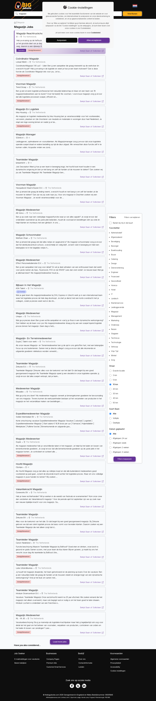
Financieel (115, 276)
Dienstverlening (117, 268)
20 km (115, 389)
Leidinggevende (117, 307)
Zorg (113, 360)
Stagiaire (114, 333)
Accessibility (115, 667)
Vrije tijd (114, 351)
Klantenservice (117, 303)
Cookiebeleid (95, 33)
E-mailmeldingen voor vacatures (27, 659)
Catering (114, 259)
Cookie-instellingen (117, 671)
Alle (114, 414)
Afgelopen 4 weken (121, 452)
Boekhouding (116, 250)
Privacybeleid (115, 663)
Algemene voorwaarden (119, 659)
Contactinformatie (85, 663)
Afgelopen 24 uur (120, 438)
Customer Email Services (56, 667)
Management (116, 316)
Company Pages (52, 659)
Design (114, 263)
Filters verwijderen (132, 217)
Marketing (115, 320)
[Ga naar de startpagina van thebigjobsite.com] (23, 5)
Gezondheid (116, 281)
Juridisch (114, 298)
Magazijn (114, 311)
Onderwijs (115, 325)
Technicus (115, 338)
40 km (115, 398)
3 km (115, 375)
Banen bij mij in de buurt (123, 223)
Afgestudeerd (116, 237)
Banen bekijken (20, 663)
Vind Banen (132, 14)
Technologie (116, 342)
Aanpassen (61, 40)
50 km (115, 403)
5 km (115, 380)
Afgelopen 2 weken (121, 447)
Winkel (113, 355)
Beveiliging (115, 241)
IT (112, 294)
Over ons (82, 659)
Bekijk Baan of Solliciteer (90, 51)
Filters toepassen (125, 459)
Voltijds (116, 418)
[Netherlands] (135, 5)
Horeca (114, 285)
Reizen (113, 329)
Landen (81, 667)
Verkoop (114, 347)
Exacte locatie (119, 371)
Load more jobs (59, 642)
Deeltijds (116, 423)
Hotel (113, 290)
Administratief (116, 233)
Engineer (114, 272)
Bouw (113, 254)
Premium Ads (51, 663)
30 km (115, 393)
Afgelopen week (119, 443)
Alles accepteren (94, 40)
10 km (115, 384)
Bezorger (115, 246)
